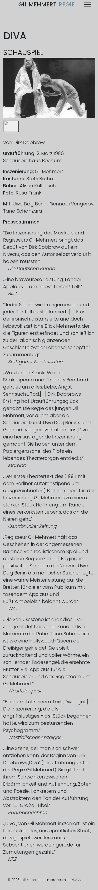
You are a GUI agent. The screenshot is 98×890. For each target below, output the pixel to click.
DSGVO (76, 879)
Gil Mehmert (46, 4)
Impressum (56, 879)
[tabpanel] (49, 88)
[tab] (11, 126)
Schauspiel (23, 52)
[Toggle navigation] (87, 4)
